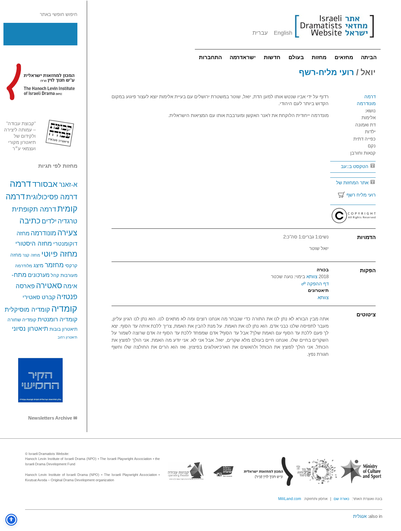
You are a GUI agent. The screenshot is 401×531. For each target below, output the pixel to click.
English (283, 33)
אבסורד (45, 184)
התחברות (210, 57)
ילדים (49, 221)
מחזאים (344, 57)
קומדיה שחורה (22, 319)
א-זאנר (68, 184)
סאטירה (49, 285)
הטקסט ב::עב (355, 166)
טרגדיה (67, 221)
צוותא (311, 276)
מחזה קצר (31, 255)
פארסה (25, 286)
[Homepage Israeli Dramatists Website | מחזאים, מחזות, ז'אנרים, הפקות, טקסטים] (334, 41)
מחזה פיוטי (59, 253)
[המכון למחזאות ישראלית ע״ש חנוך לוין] (40, 82)
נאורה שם (341, 499)
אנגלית (360, 516)
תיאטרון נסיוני (30, 328)
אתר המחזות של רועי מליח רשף (356, 188)
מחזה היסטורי (33, 243)
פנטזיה (67, 297)
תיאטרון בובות (63, 329)
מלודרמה (23, 265)
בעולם (296, 57)
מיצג (39, 265)
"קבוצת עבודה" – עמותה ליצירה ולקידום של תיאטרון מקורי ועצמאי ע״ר (20, 136)
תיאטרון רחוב (67, 337)
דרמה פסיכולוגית (51, 197)
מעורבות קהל (64, 275)
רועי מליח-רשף (326, 72)
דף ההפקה (317, 283)
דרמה (20, 183)
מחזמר (54, 264)
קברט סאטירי (39, 297)
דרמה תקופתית (34, 209)
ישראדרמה (243, 57)
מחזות (319, 57)
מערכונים (38, 275)
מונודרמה (43, 233)
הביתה (369, 57)
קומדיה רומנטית (57, 319)
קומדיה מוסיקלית (27, 309)
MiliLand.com (289, 499)
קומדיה (64, 309)
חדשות (272, 57)
